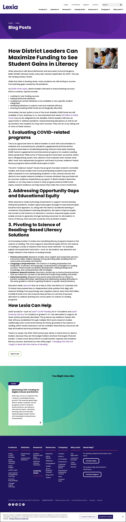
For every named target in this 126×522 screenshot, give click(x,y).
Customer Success (74, 459)
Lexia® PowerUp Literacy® (11, 461)
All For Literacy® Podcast (49, 470)
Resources (51, 447)
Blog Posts (50, 475)
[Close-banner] (123, 517)
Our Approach (74, 454)
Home (10, 23)
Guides (48, 466)
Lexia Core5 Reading (11, 455)
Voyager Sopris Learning (11, 485)
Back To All (15, 354)
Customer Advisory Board (62, 466)
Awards (73, 467)
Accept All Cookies (105, 517)
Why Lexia (75, 447)
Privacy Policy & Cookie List (18, 519)
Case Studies (73, 463)
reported (27, 285)
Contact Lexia (61, 480)
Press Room (62, 462)
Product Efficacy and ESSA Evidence (37, 456)
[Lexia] (11, 6)
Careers (61, 454)
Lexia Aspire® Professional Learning (13, 474)
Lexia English (10, 466)
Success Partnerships (13, 480)
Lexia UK (99, 500)
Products (12, 447)
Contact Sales (91, 461)
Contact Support (92, 474)
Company (63, 447)
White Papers (48, 457)
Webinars (49, 461)
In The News (62, 459)
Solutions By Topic (25, 454)
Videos (48, 477)
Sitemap (92, 500)
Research (37, 447)
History (60, 456)
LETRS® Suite (12, 470)
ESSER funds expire (19, 89)
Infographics (50, 463)
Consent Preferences (88, 517)
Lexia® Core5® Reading (41, 311)
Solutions (25, 447)
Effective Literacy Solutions (36, 463)
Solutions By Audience (25, 459)
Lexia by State (80, 9)
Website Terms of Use (62, 500)
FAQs (60, 477)
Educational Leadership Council (62, 472)
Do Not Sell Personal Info (79, 500)
